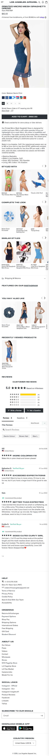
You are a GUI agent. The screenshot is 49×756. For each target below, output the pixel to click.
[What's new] (43, 2)
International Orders (10, 625)
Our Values (6, 645)
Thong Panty (35, 230)
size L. (35, 436)
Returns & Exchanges (10, 613)
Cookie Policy (7, 597)
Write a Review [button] (16, 410)
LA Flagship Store (9, 666)
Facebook (6, 698)
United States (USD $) (23, 743)
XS (3, 103)
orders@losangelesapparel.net (17, 588)
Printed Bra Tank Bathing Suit (21, 231)
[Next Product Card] (45, 166)
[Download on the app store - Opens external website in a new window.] (9, 730)
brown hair (23, 436)
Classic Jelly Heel (37, 193)
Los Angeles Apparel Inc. (27, 753)
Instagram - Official (9, 686)
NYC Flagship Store (9, 663)
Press (4, 648)
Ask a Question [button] (35, 410)
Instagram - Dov (8, 689)
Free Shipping (7, 628)
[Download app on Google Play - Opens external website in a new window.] (25, 730)
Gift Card (5, 631)
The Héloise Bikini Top (9, 195)
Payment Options (9, 616)
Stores (4, 660)
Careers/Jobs (7, 672)
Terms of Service (8, 591)
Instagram (31, 285)
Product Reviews (8, 695)
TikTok (4, 704)
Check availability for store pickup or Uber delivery (23, 123)
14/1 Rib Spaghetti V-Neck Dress (38, 327)
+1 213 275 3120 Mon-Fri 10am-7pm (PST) (12, 583)
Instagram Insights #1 (10, 692)
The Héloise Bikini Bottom (22, 195)
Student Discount (9, 634)
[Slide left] (21, 85)
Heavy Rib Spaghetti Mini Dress (8, 267)
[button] (2, 2)
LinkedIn (5, 701)
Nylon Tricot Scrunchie (6, 229)
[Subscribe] (42, 715)
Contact (5, 654)
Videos (4, 651)
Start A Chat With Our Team (13, 600)
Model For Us (7, 675)
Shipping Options (9, 622)
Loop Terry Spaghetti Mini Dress (38, 267)
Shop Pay (6, 619)
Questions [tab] (20, 418)
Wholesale (6, 657)
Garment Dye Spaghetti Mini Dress (23, 267)
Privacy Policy (7, 594)
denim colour (9, 436)
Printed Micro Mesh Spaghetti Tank (23, 327)
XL (20, 103)
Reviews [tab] (6, 418)
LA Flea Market (8, 669)
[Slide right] (27, 85)
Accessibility (7, 603)
